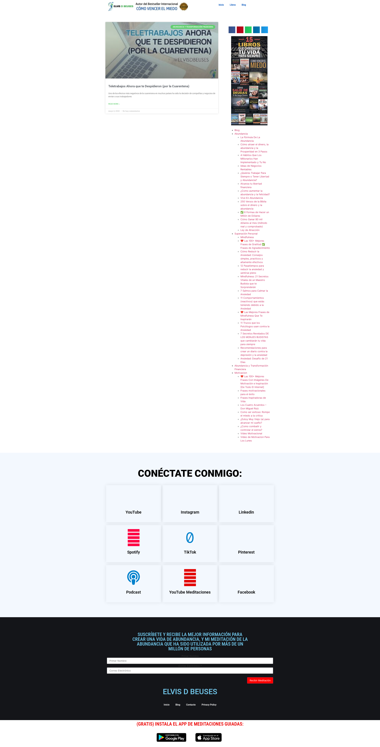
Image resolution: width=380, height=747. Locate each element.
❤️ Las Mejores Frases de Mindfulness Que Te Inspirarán (254, 316)
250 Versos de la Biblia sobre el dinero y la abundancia (253, 205)
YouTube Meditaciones (190, 592)
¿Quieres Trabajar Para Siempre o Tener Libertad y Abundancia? (254, 176)
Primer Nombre (190, 656)
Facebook (246, 592)
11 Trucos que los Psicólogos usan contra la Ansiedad (254, 326)
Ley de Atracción (249, 230)
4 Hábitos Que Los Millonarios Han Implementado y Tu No (253, 159)
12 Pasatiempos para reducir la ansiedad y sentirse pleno (252, 269)
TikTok (190, 552)
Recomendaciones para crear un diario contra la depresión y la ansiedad (253, 351)
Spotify (133, 552)
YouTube (133, 512)
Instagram (190, 512)
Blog (244, 4)
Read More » (114, 104)
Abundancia (241, 133)
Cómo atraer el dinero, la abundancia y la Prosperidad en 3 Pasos (254, 148)
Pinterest (246, 552)
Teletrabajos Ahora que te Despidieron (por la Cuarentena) (148, 86)
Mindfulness (247, 237)
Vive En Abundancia (251, 197)
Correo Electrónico (190, 666)
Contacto (191, 704)
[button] (232, 29)
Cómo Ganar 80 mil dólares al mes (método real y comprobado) (253, 223)
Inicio (221, 4)
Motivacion (241, 372)
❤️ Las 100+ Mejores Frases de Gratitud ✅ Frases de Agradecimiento (255, 244)
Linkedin (246, 512)
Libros (233, 4)
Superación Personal (246, 233)
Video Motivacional (251, 433)
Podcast (133, 592)
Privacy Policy (209, 704)
